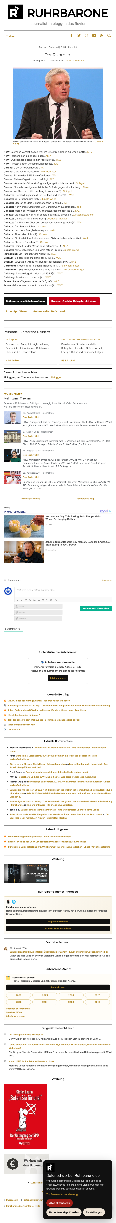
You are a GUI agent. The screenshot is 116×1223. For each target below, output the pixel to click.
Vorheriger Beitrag (30, 498)
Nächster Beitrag (85, 498)
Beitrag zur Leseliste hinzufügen (25, 301)
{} (51, 599)
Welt (54, 175)
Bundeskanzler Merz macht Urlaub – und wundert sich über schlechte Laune (60, 809)
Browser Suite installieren (58, 928)
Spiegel (80, 183)
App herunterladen (58, 921)
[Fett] (17, 600)
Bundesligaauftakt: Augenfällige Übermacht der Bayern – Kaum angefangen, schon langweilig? (59, 951)
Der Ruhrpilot (31, 417)
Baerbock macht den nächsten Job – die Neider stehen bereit (57, 772)
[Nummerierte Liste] (34, 600)
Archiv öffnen (58, 987)
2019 (97, 1002)
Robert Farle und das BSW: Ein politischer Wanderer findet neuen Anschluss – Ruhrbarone (56, 814)
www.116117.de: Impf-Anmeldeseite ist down (32, 1061)
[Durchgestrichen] (30, 600)
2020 (71, 1002)
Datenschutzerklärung (35, 1200)
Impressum (12, 1200)
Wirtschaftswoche (83, 214)
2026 (18, 995)
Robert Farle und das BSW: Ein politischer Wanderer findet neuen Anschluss (47, 710)
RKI (42, 167)
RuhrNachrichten (70, 265)
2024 (71, 995)
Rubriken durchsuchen (18, 1008)
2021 (45, 1002)
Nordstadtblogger (73, 269)
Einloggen (56, 377)
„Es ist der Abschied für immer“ (24, 715)
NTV (89, 151)
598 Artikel (68, 360)
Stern (85, 187)
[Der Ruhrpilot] (12, 417)
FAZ (56, 163)
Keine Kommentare (75, 60)
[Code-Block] (47, 600)
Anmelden (107, 580)
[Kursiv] (22, 600)
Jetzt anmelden (58, 678)
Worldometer (48, 171)
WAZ (58, 159)
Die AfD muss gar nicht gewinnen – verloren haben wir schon (39, 700)
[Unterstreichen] (26, 600)
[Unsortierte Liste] (39, 600)
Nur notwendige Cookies (64, 1212)
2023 (97, 995)
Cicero (42, 226)
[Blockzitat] (43, 600)
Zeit (79, 206)
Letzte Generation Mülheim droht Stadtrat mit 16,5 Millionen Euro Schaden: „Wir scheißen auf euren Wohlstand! (60, 1046)
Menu (11, 36)
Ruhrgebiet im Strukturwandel (80, 339)
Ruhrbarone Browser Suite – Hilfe (23, 1206)
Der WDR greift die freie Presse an (26, 1034)
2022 (18, 1002)
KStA (48, 155)
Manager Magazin (58, 218)
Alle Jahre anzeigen (16, 1016)
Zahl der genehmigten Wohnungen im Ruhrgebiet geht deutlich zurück (44, 720)
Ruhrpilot (12, 339)
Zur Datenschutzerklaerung (62, 1194)
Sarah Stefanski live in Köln (21, 724)
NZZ (65, 245)
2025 (45, 995)
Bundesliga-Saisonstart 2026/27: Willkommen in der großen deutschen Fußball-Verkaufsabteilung (59, 705)
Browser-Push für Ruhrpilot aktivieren (74, 301)
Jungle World (49, 198)
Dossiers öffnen (14, 1012)
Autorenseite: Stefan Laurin (49, 311)
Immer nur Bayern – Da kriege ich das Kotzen (50, 805)
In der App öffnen (16, 311)
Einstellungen (94, 1212)
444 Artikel (12, 360)
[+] (55, 599)
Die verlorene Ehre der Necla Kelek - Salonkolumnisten (38, 764)
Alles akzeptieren (59, 1202)
